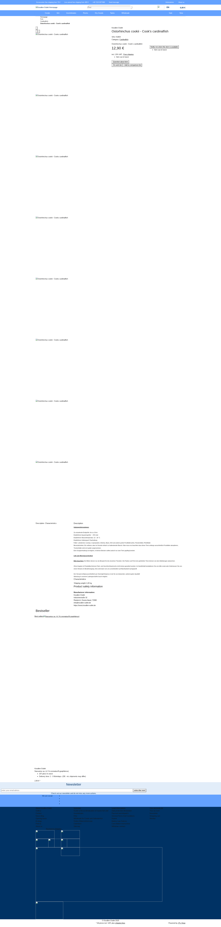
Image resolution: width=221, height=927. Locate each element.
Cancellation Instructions (121, 824)
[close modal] (37, 28)
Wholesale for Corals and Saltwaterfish (88, 818)
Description (40, 523)
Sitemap (77, 826)
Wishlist (153, 818)
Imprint (114, 818)
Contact (39, 813)
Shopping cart (155, 816)
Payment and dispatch (120, 813)
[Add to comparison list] (37, 31)
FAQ (75, 816)
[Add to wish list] (39, 31)
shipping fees (120, 923)
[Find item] (131, 7)
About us (39, 826)
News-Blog (40, 816)
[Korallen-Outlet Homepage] (46, 7)
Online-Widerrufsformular (83, 821)
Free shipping (128, 54)
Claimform (77, 824)
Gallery (38, 811)
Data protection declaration (122, 811)
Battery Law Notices (119, 821)
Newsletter (154, 813)
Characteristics (51, 523)
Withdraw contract (118, 826)
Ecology (39, 821)
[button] (170, 2)
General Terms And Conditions (123, 816)
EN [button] (168, 7)
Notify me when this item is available (164, 47)
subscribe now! (139, 790)
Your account (155, 811)
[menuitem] (38, 13)
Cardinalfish (123, 39)
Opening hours (41, 818)
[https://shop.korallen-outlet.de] (38, 13)
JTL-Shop (181, 923)
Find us (38, 824)
